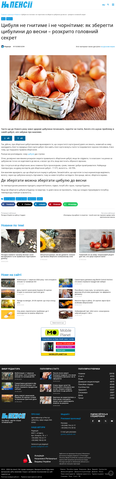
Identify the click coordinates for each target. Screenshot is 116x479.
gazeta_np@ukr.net (68, 434)
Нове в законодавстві (68, 474)
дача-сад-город (9, 199)
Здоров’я (95, 469)
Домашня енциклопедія (83, 472)
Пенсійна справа (72, 469)
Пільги (101, 472)
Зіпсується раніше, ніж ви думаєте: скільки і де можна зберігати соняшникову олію (57, 256)
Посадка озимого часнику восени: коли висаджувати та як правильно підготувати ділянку (18, 257)
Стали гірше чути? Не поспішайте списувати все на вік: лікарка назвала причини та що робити (63, 388)
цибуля (31, 154)
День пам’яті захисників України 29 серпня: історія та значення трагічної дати (34, 291)
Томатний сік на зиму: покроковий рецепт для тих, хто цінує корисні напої (96, 256)
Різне (70, 476)
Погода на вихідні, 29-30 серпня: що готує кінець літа (36, 302)
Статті (75, 476)
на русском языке (108, 46)
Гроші (107, 474)
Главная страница (7, 14)
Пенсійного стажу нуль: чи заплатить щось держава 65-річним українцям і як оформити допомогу (93, 292)
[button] (113, 5)
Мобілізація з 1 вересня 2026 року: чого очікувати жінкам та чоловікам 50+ (36, 281)
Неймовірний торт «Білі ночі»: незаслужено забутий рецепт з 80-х (92, 312)
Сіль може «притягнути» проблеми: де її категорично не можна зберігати (33, 312)
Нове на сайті (11, 275)
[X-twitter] (105, 421)
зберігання (32, 199)
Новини (17, 14)
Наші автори (38, 427)
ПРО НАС (35, 414)
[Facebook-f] (92, 421)
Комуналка (82, 469)
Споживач (64, 476)
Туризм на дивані (98, 474)
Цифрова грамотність (83, 474)
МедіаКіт (65, 414)
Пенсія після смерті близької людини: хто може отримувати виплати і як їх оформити (64, 376)
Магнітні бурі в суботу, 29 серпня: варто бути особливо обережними (92, 302)
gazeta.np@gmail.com (39, 446)
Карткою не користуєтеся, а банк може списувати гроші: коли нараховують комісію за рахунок (64, 400)
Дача (3, 19)
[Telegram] (99, 421)
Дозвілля (95, 472)
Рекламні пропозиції (71, 418)
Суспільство (103, 469)
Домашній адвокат (67, 472)
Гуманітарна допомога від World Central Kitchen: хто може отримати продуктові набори (94, 281)
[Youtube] (112, 421)
